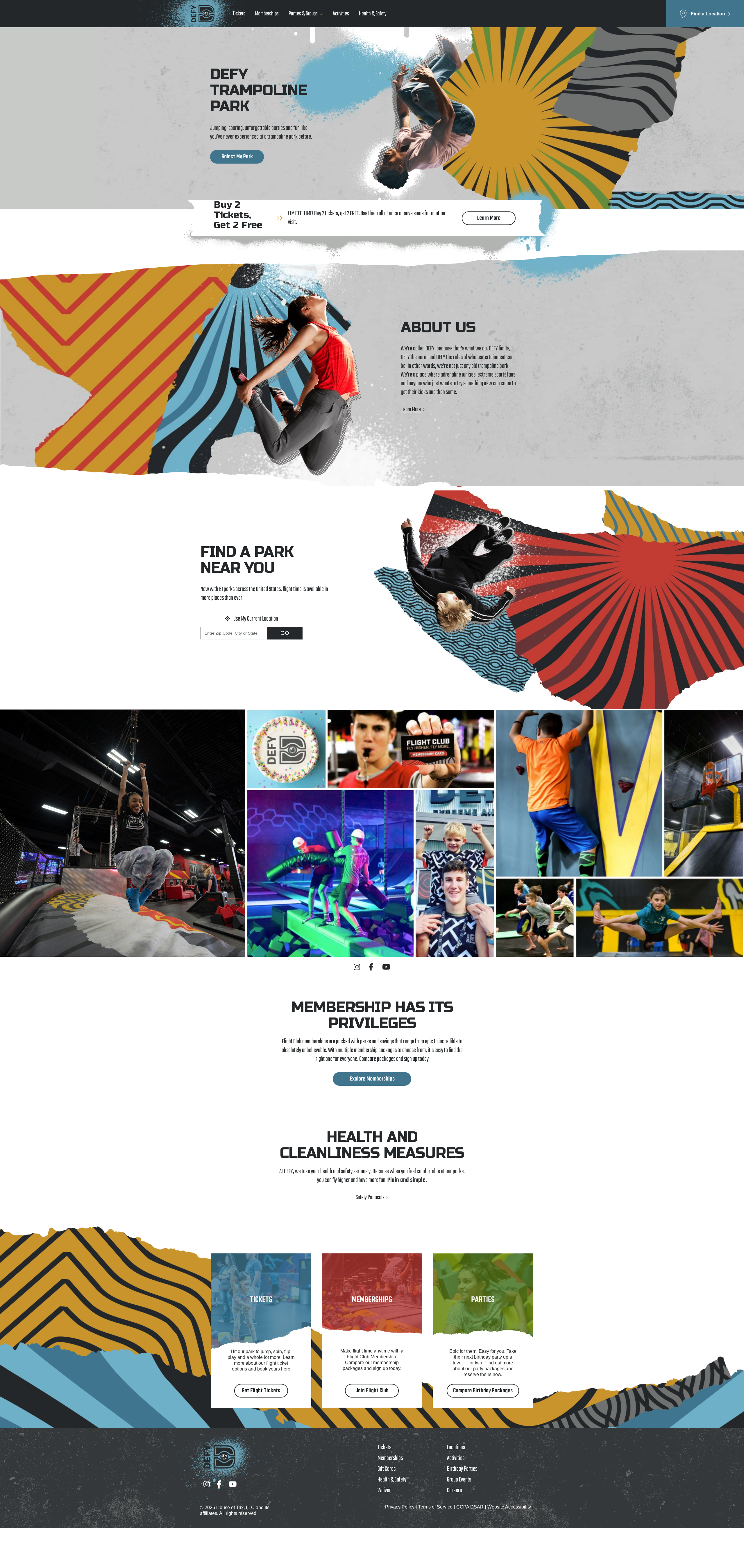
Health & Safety (373, 13)
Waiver (384, 1490)
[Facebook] (219, 1484)
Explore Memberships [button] (372, 1078)
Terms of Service (435, 1506)
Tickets (239, 13)
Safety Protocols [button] (370, 1197)
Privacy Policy (399, 1506)
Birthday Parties (462, 1469)
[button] (705, 13)
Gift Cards (387, 1469)
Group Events (459, 1480)
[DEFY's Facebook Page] (371, 966)
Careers (454, 1490)
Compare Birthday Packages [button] (483, 1390)
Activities (341, 13)
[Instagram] (206, 1484)
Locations (456, 1447)
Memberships (267, 13)
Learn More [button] (488, 218)
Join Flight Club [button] (372, 1390)
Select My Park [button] (237, 156)
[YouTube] (232, 1484)
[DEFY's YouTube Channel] (386, 966)
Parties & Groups (303, 13)
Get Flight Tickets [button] (261, 1390)
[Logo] (202, 13)
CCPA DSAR (470, 1506)
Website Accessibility (509, 1506)
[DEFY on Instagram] (357, 966)
